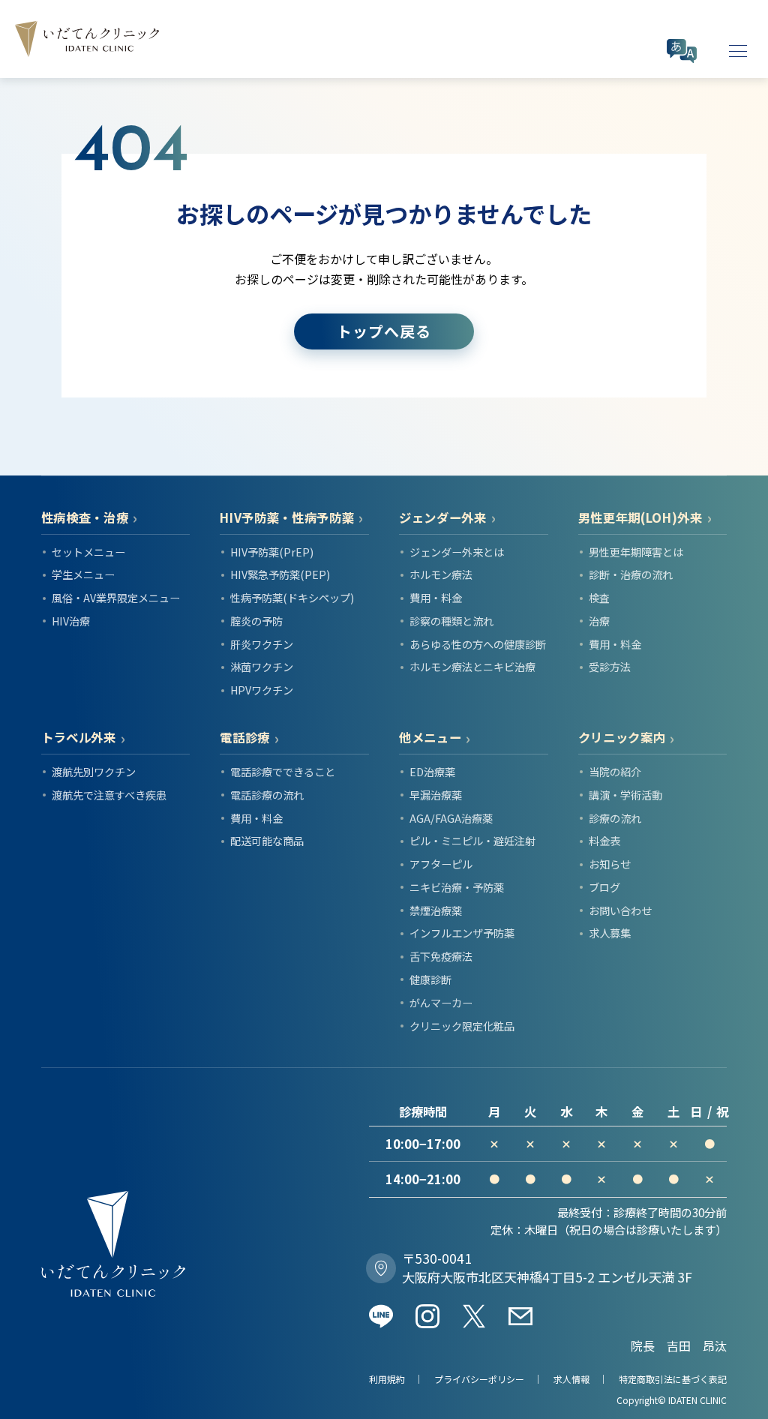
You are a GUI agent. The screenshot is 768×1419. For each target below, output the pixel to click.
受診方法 (610, 666)
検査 (599, 597)
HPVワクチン (261, 690)
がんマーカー (441, 1002)
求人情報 (572, 1378)
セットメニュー (88, 552)
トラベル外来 (78, 737)
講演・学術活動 (625, 794)
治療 (599, 620)
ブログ (604, 887)
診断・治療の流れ (631, 574)
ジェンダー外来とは (457, 552)
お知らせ (610, 864)
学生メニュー (83, 574)
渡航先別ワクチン (94, 771)
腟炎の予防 (256, 620)
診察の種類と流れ (452, 620)
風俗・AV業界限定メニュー (116, 597)
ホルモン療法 (441, 574)
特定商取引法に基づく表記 (673, 1378)
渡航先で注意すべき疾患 (109, 794)
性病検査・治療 (85, 517)
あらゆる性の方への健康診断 (478, 644)
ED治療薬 (432, 771)
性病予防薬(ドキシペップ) (292, 597)
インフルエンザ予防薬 (462, 932)
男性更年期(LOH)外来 (640, 517)
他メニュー (430, 737)
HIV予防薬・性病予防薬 (287, 517)
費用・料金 (436, 597)
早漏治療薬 (436, 794)
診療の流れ (615, 818)
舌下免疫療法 (441, 956)
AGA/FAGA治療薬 (451, 818)
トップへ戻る (384, 331)
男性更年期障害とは (636, 552)
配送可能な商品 (267, 840)
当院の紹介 (615, 771)
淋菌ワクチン (261, 666)
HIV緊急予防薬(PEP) (280, 574)
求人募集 (610, 932)
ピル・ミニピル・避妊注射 (473, 840)
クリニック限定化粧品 (462, 1026)
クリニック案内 (622, 737)
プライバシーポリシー (479, 1378)
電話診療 (245, 737)
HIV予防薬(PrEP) (272, 552)
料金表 (604, 840)
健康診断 (431, 979)
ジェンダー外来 (443, 517)
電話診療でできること (282, 771)
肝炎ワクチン (261, 644)
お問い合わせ (620, 910)
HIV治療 (71, 620)
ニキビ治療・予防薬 (457, 887)
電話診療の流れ (267, 794)
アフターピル (441, 864)
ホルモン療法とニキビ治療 (473, 666)
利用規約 (387, 1378)
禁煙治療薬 (436, 910)
